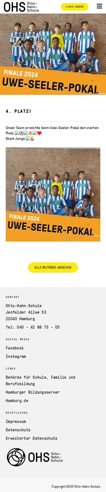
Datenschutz (18, 429)
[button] (99, 6)
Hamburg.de (17, 400)
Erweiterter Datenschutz (31, 438)
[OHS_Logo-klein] (21, 7)
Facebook (15, 347)
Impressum (16, 421)
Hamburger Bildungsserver (33, 392)
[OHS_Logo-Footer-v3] (53, 457)
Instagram (16, 356)
